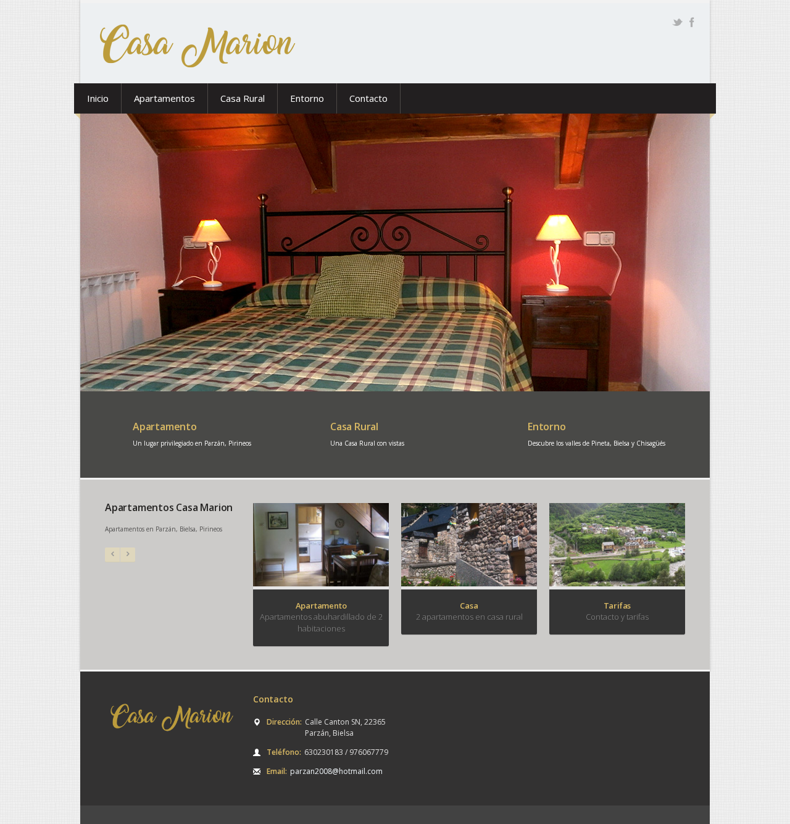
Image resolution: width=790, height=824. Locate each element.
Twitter (677, 22)
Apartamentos (164, 98)
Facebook (691, 22)
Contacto (368, 98)
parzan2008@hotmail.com (336, 771)
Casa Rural (242, 98)
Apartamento (165, 426)
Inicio (98, 98)
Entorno (307, 98)
